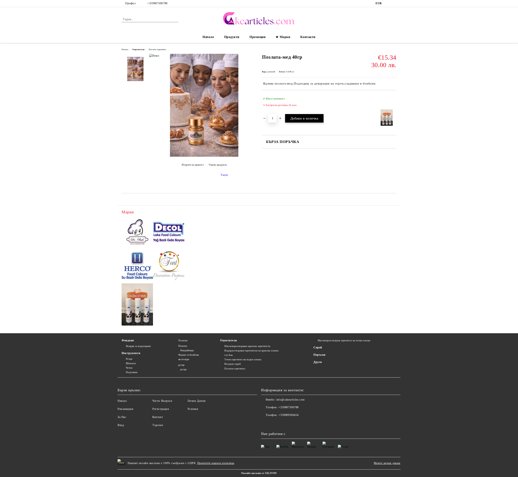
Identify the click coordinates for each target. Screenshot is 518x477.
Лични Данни (196, 400)
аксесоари (183, 359)
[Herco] (137, 266)
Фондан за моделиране (138, 346)
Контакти (307, 37)
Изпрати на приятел (193, 164)
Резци (129, 358)
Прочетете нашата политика (215, 463)
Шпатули (131, 363)
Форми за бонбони (188, 354)
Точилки (182, 340)
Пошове (182, 346)
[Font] (168, 266)
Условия (192, 408)
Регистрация (160, 408)
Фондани (128, 340)
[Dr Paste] (137, 232)
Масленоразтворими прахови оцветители (247, 346)
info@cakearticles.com (290, 399)
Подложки (131, 372)
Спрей (317, 347)
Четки (129, 367)
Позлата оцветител (157, 49)
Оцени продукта (218, 164)
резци (181, 365)
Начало (208, 37)
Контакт (157, 417)
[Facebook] (388, 3)
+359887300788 (157, 3)
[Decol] (168, 232)
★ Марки (283, 37)
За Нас (122, 417)
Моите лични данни (387, 463)
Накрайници (187, 350)
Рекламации (126, 408)
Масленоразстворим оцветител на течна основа (344, 340)
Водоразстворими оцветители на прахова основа (251, 350)
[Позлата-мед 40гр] (204, 155)
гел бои (228, 355)
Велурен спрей (232, 364)
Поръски (319, 354)
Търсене (157, 425)
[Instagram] (394, 3)
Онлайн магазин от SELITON (259, 473)
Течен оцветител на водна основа (242, 359)
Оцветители (138, 49)
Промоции (257, 37)
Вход (121, 425)
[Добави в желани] (393, 101)
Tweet (224, 175)
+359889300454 (288, 415)
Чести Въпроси (162, 400)
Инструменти (131, 353)
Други (317, 362)
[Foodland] (137, 305)
